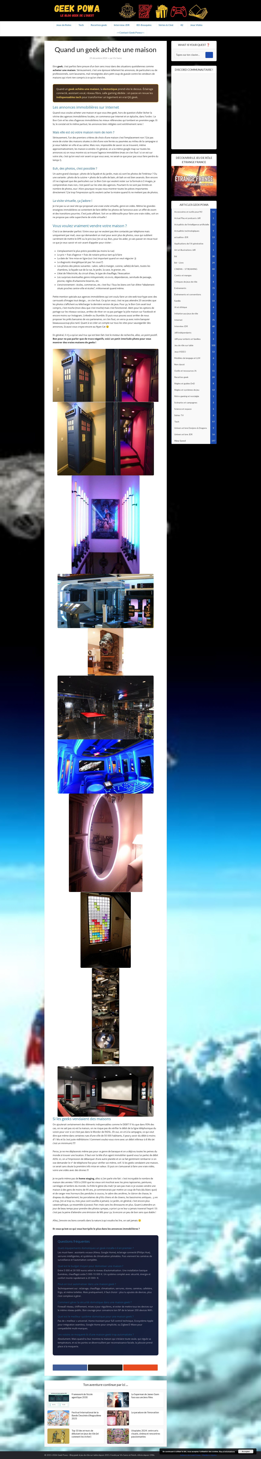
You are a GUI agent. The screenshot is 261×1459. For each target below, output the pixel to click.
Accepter (246, 1451)
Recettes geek (99, 24)
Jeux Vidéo (196, 24)
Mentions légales (209, 1455)
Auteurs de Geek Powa (190, 1455)
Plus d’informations (227, 1451)
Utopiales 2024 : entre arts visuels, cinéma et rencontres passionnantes (145, 1433)
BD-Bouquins (144, 24)
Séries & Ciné (166, 24)
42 (181, 24)
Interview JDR (121, 24)
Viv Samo (117, 58)
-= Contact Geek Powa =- (130, 32)
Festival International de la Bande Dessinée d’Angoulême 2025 (86, 1415)
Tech (81, 24)
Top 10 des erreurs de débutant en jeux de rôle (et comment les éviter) (85, 1433)
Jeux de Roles (63, 24)
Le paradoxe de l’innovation (145, 1412)
